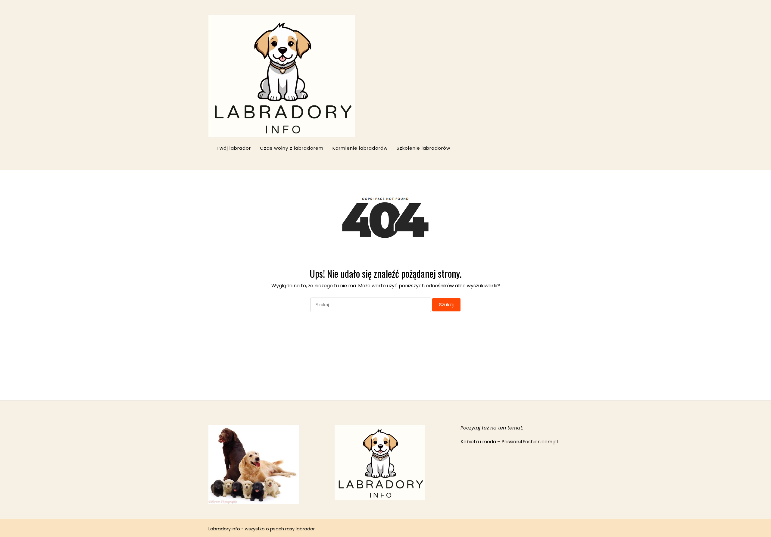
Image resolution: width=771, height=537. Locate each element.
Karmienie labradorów (360, 148)
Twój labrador (234, 148)
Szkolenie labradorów (423, 148)
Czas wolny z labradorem (291, 148)
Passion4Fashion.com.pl (529, 441)
